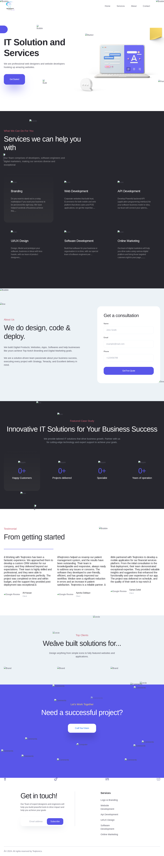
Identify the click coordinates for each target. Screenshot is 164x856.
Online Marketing (128, 241)
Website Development (107, 807)
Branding (16, 191)
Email (106, 337)
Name (106, 324)
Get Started (14, 79)
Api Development (109, 814)
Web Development (76, 191)
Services (121, 6)
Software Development (79, 241)
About (133, 6)
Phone (106, 351)
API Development (129, 191)
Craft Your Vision (82, 728)
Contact (146, 6)
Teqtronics (37, 851)
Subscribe (55, 821)
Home (107, 6)
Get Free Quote (128, 371)
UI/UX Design (19, 241)
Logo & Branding (109, 800)
